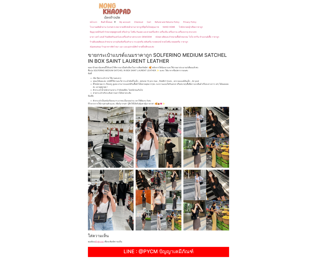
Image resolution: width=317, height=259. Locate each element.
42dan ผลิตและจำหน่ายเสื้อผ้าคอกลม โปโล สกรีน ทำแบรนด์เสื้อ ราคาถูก (187, 37)
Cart (149, 22)
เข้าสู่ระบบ (99, 241)
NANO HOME (169, 27)
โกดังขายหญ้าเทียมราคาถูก (191, 27)
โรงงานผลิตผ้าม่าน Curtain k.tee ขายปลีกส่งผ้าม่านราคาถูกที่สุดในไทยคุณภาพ (124, 27)
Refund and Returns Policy (167, 22)
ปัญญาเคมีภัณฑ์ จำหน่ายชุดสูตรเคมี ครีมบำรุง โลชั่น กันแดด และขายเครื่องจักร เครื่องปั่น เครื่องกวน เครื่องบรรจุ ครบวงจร (143, 32)
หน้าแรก (93, 22)
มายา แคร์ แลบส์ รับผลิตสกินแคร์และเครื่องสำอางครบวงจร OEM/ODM (121, 37)
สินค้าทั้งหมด (106, 22)
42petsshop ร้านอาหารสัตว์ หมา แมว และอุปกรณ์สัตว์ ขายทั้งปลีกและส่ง (122, 46)
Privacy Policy (189, 22)
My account (124, 22)
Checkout (138, 22)
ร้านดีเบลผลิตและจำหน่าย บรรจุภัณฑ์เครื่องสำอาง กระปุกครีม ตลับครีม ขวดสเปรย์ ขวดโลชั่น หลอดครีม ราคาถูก (139, 42)
